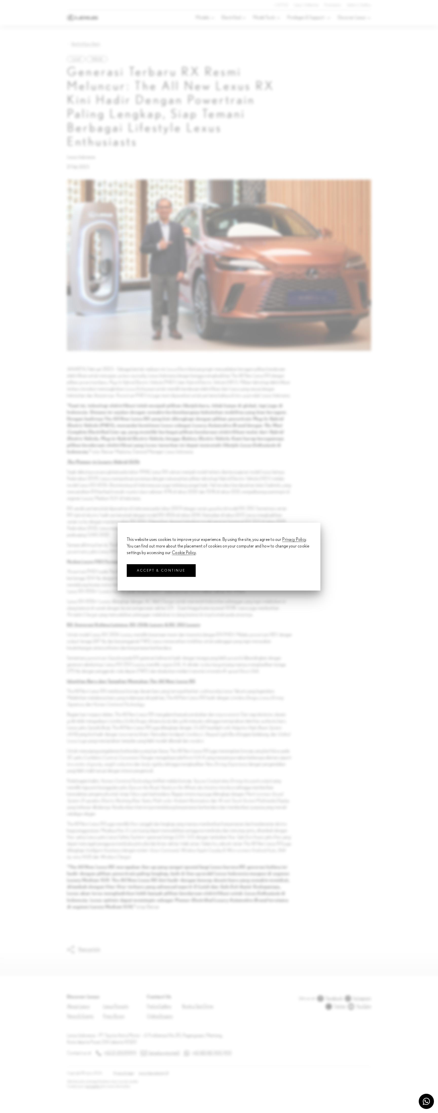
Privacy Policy (294, 539)
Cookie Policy (184, 553)
